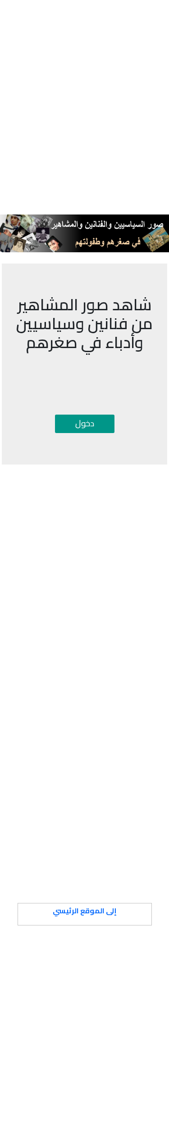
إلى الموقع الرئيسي (85, 910)
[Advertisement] (84, 91)
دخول (84, 423)
